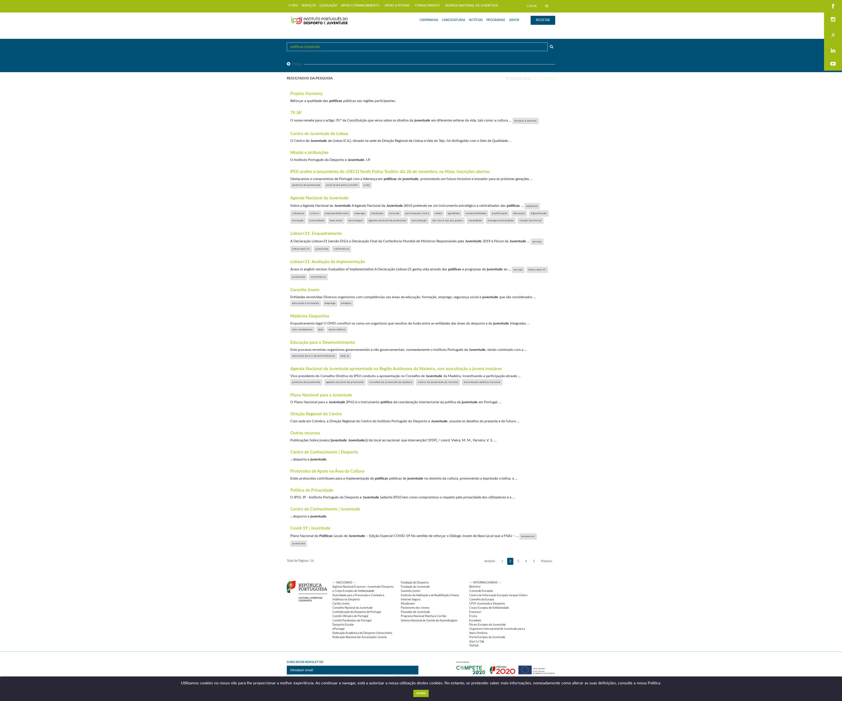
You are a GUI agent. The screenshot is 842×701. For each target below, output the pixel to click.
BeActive (475, 586)
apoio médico (337, 329)
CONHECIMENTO (427, 5)
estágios (346, 303)
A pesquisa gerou (530, 78)
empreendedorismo (337, 213)
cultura (314, 213)
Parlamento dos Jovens (415, 607)
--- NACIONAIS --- (344, 582)
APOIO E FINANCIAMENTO (360, 5)
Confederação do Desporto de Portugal (356, 612)
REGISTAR (543, 20)
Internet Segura (410, 599)
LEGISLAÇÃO (328, 5)
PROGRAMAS (495, 20)
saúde (438, 213)
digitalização (539, 213)
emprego (360, 213)
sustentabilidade (476, 213)
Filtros (297, 64)
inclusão (394, 213)
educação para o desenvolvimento (313, 356)
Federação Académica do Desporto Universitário (362, 633)
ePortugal (338, 629)
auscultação (419, 220)
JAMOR (514, 20)
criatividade (316, 220)
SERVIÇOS (308, 5)
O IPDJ (293, 5)
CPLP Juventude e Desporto (487, 603)
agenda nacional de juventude (345, 382)
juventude (322, 249)
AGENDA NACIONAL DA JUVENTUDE (471, 5)
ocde (367, 185)
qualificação (499, 213)
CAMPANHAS (428, 20)
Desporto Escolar (343, 624)
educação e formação (305, 303)
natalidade (475, 220)
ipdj (320, 329)
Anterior (489, 561)
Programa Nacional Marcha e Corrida (423, 616)
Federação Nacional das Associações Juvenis (359, 637)
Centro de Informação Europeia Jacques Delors (498, 595)
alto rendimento (302, 329)
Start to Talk (476, 641)
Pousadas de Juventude (415, 612)
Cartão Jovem (341, 603)
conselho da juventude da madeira (390, 382)
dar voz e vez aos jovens (448, 220)
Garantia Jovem (410, 591)
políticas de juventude (306, 185)
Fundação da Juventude (415, 586)
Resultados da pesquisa (310, 78)
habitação (377, 213)
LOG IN (532, 6)
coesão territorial (530, 220)
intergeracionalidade (501, 220)
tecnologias (355, 220)
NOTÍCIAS (476, 20)
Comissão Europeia (481, 591)
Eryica (473, 616)
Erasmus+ (475, 612)
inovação (298, 220)
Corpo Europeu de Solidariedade (489, 607)
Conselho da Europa (481, 599)
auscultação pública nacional (482, 382)
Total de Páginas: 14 (300, 560)
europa (537, 242)
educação (519, 213)
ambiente (532, 206)
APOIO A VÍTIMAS (397, 5)
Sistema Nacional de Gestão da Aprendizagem (429, 620)
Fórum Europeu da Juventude (487, 624)
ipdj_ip (345, 356)
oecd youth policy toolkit (342, 185)
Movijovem (408, 603)
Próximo (546, 561)
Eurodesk (475, 620)
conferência (341, 249)
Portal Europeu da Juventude (487, 637)
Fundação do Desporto (415, 582)
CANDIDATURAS (453, 20)
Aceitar (421, 693)
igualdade (454, 213)
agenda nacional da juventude (387, 220)
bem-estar (336, 220)
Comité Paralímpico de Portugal (351, 620)
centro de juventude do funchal (438, 382)
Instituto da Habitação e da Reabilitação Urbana (430, 595)
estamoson (528, 536)
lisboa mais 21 (301, 249)
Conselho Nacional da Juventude (352, 607)
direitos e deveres (525, 121)
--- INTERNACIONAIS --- (485, 582)
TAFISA (474, 645)
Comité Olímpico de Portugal (350, 616)
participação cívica (417, 213)
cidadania (298, 213)
